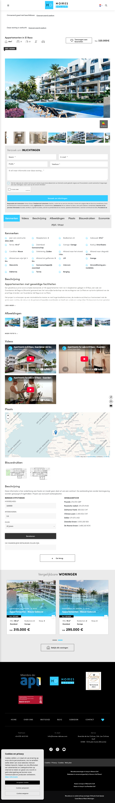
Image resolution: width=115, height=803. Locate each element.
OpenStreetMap (91, 456)
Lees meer (9, 305)
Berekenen (30, 536)
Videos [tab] (25, 218)
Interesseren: (11, 511)
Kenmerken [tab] (11, 218)
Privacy (54, 762)
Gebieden (73, 719)
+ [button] (8, 415)
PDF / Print (57, 225)
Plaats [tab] (71, 218)
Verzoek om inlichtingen (57, 198)
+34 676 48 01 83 (21, 736)
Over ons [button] (28, 719)
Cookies (61, 762)
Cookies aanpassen (22, 788)
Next (108, 88)
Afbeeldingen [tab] (57, 218)
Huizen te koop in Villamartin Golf (84, 784)
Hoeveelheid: (10, 501)
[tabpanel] (31, 607)
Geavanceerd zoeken (45, 15)
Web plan (68, 762)
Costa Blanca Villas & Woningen (84, 798)
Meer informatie (11, 777)
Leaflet (78, 456)
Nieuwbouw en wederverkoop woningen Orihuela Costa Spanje (84, 796)
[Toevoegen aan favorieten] (53, 616)
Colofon (47, 762)
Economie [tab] (104, 218)
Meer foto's (11, 333)
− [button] (8, 418)
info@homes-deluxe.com (57, 736)
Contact (90, 719)
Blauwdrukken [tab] (87, 218)
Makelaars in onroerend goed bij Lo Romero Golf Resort (84, 774)
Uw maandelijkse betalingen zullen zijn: (22, 543)
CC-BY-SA (106, 456)
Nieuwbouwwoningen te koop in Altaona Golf (84, 771)
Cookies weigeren (22, 793)
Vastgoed (45, 719)
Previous (6, 88)
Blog (59, 719)
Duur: (7, 522)
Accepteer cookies (23, 782)
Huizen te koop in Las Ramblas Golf (84, 786)
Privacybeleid (84, 183)
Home (14, 719)
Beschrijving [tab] (39, 218)
